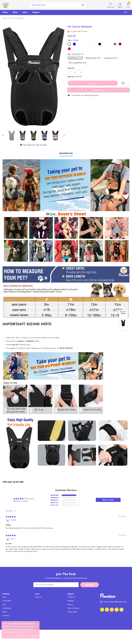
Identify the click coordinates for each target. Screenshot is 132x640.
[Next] (62, 135)
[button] (55, 495)
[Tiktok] (121, 610)
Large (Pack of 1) (110, 58)
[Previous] (4, 135)
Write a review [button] (108, 500)
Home (5, 18)
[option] (33, 76)
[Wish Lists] (123, 83)
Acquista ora (98, 90)
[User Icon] (120, 3)
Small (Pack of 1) (75, 58)
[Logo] (15, 5)
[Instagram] (107, 610)
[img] (11, 517)
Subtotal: (71, 76)
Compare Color (57, 124)
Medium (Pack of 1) (93, 58)
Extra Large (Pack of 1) (77, 63)
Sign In (120, 7)
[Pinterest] (112, 610)
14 (72, 95)
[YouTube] (117, 610)
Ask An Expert (42, 145)
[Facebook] (102, 610)
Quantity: (71, 68)
